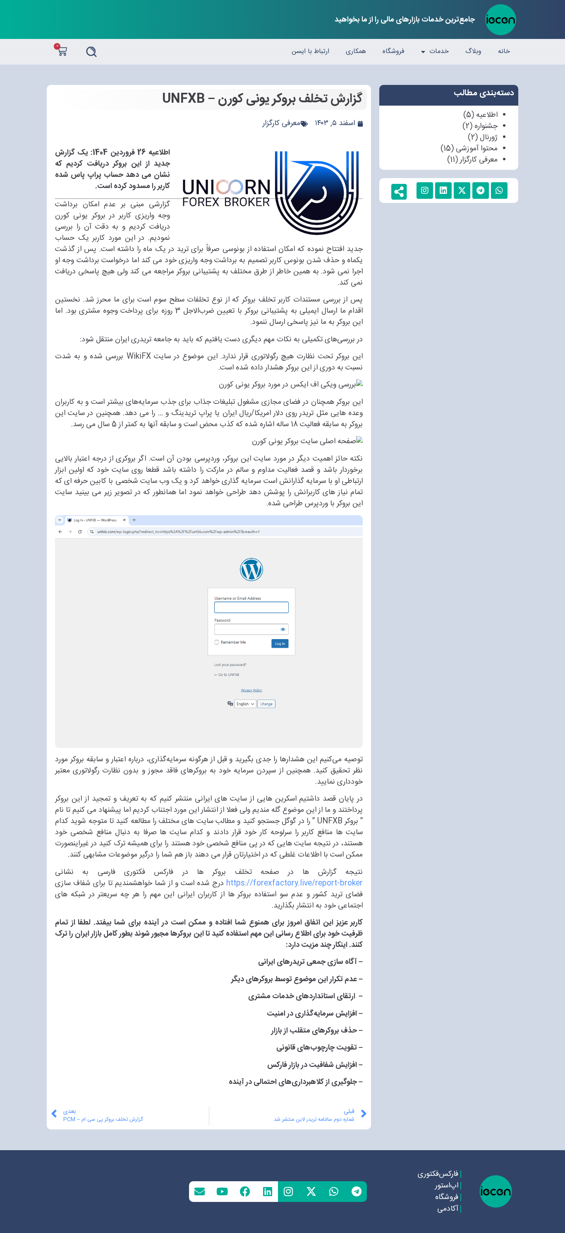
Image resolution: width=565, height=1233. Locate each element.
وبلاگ (473, 51)
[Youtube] (222, 1191)
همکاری (356, 51)
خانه (504, 51)
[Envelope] (199, 1191)
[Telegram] (356, 1191)
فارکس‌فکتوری (437, 1174)
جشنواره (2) (480, 126)
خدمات (439, 51)
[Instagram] (288, 1191)
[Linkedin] (267, 1191)
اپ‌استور (446, 1186)
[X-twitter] (311, 1191)
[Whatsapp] (333, 1191)
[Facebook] (245, 1191)
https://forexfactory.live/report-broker (294, 883)
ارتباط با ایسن (310, 51)
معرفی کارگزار (281, 123)
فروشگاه (394, 51)
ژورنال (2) (483, 137)
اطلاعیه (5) (480, 115)
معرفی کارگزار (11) (472, 160)
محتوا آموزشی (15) (469, 148)
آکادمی (447, 1209)
